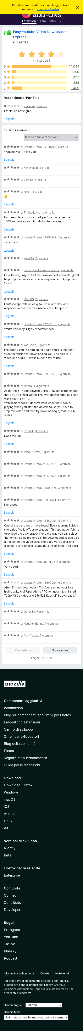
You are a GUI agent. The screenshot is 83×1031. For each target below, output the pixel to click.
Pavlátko (29, 106)
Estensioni (29, 21)
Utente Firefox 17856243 (40, 237)
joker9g (29, 258)
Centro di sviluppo (18, 729)
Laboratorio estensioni (22, 722)
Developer (12, 910)
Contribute (12, 902)
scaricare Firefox (48, 9)
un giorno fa (46, 212)
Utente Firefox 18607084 (40, 582)
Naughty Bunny (33, 623)
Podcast (10, 958)
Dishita (22, 42)
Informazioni (14, 708)
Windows (11, 792)
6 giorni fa (63, 561)
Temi (43, 21)
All (6, 828)
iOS (6, 807)
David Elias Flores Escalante (41, 270)
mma (27, 191)
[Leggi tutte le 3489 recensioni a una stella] (39, 88)
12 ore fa (36, 191)
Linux (8, 821)
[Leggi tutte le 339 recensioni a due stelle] (39, 82)
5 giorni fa (64, 520)
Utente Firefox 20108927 (40, 475)
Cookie (45, 973)
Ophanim (29, 611)
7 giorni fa (42, 611)
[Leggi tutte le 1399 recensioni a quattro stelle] (39, 71)
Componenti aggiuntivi (23, 701)
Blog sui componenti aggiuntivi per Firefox (37, 715)
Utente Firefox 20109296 (40, 463)
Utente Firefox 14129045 (40, 146)
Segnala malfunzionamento (25, 758)
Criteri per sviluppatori (21, 736)
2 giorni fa (64, 237)
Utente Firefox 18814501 (40, 499)
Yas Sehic (30, 345)
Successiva (60, 650)
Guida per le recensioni (22, 765)
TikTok (9, 944)
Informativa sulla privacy (19, 973)
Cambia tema (12, 1012)
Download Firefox (18, 785)
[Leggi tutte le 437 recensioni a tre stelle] (39, 77)
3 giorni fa (44, 345)
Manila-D (29, 385)
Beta (7, 855)
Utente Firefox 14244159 (40, 324)
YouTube (11, 937)
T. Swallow (30, 212)
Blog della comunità (20, 744)
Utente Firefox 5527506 (39, 561)
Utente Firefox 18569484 (40, 520)
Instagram (12, 930)
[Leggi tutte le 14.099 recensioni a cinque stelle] (39, 66)
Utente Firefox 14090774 (40, 487)
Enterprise (12, 875)
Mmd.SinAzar (32, 452)
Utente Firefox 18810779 (40, 374)
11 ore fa (40, 179)
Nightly (9, 848)
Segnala (9, 118)
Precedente (23, 650)
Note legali (62, 973)
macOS (9, 799)
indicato (46, 980)
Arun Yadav (31, 635)
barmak (28, 179)
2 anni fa (41, 106)
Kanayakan (31, 167)
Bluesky (10, 951)
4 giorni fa (64, 475)
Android (10, 814)
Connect (11, 895)
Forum (9, 751)
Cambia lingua (13, 1005)
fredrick (29, 431)
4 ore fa (63, 146)
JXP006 (29, 299)
